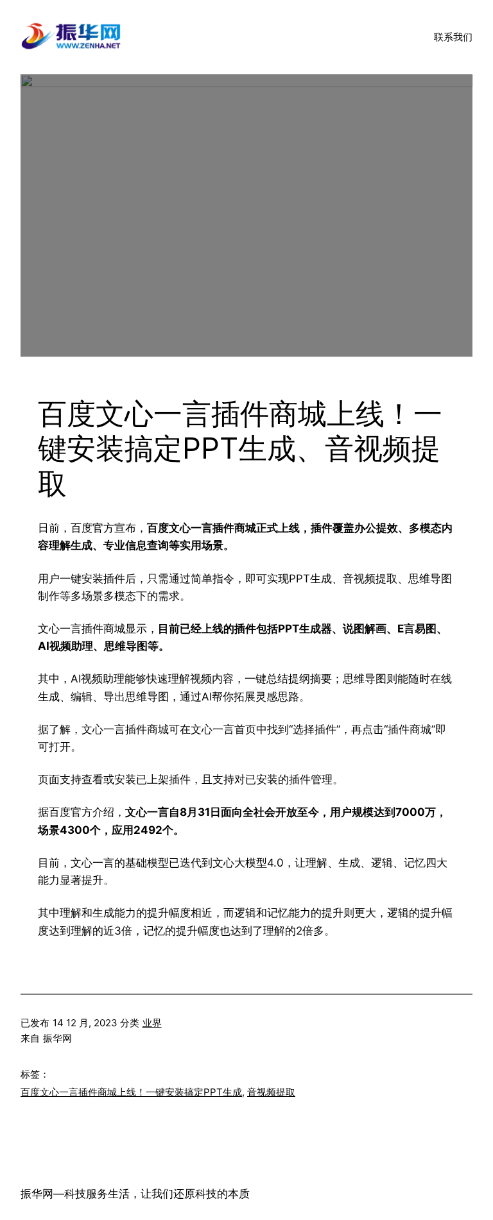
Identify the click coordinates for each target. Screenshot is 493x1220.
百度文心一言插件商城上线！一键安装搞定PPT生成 (131, 1092)
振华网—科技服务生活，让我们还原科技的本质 (135, 1193)
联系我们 (453, 37)
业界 (152, 1023)
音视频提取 (271, 1092)
